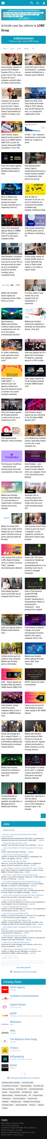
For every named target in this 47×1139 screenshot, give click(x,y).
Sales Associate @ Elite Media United (17, 920)
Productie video (32, 1098)
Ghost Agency (17, 987)
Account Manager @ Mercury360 (15, 906)
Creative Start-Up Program (10, 1125)
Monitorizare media (20, 1095)
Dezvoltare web (38, 1086)
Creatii (19, 48)
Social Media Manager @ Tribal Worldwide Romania (22, 881)
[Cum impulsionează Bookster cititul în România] (11, 430)
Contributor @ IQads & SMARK (12, 1128)
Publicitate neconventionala (31, 1102)
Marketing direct (27, 1092)
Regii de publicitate (21, 1105)
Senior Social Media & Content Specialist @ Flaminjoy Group (22, 849)
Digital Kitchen (18, 1004)
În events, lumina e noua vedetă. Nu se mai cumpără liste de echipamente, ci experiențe (34, 298)
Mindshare (15, 1021)
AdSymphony (17, 1056)
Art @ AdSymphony (10, 956)
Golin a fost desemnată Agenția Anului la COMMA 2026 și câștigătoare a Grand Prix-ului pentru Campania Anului (11, 233)
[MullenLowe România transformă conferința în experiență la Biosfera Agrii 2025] (11, 760)
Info (33, 48)
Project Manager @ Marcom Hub (15, 843)
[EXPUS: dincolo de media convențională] (35, 674)
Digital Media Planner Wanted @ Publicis (18, 888)
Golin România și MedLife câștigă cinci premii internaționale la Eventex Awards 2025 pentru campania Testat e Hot (34, 632)
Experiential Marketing (23, 1016)
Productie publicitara (19, 1098)
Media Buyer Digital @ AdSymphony (16, 942)
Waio (12, 1030)
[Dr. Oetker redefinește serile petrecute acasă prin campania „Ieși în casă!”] (11, 345)
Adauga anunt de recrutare (25, 972)
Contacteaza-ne (18, 1134)
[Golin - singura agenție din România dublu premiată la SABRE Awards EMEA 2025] (11, 674)
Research (13, 1068)
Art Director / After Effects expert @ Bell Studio (20, 875)
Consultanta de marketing (24, 1059)
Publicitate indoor (16, 1102)
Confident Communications (24, 995)
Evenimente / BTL (21, 1089)
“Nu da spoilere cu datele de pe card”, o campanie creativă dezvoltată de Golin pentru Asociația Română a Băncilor (34, 772)
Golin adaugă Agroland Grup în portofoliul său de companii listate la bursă (11, 594)
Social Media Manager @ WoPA (14, 861)
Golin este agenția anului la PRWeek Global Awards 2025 (11, 630)
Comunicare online (15, 1007)
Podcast (26, 48)
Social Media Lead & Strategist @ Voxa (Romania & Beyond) (21, 928)
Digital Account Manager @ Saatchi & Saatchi (20, 949)
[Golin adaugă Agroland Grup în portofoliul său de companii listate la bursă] (11, 583)
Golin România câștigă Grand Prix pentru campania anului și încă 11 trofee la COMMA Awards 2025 (11, 710)
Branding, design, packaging (10, 1082)
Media (12, 1024)
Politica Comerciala (8, 1130)
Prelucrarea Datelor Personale (11, 1132)
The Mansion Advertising (23, 1039)
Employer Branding (36, 1016)
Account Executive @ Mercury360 (15, 913)
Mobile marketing (7, 1095)
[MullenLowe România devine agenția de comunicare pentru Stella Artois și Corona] (11, 285)
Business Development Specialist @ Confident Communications (19, 835)
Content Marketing (25, 1086)
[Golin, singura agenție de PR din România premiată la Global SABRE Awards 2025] (35, 370)
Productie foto (6, 1098)
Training (4, 1108)
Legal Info (19, 1130)
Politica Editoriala (30, 1128)
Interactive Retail (14, 1092)
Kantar (13, 1065)
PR (11, 998)
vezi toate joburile (23, 967)
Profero (14, 1047)
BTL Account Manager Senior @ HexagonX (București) (23, 960)
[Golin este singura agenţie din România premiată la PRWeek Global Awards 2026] (11, 158)
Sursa (12, 48)
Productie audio (37, 1095)
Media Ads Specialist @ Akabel (14, 935)
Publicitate (13, 990)
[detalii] (41, 840)
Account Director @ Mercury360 (14, 900)
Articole (5, 48)
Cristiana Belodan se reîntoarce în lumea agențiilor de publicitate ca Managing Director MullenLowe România (11, 801)
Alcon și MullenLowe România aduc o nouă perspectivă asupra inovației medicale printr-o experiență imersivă (11, 202)
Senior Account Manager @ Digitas (16, 854)
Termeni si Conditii (28, 1132)
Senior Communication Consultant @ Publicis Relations (23, 895)
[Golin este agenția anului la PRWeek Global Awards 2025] (11, 620)
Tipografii (40, 1105)
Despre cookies (6, 1134)
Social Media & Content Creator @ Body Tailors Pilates (23, 868)
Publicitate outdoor (7, 1105)
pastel (13, 1013)
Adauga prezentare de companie (25, 1078)
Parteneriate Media (17, 1123)
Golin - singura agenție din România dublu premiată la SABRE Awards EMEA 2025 (11, 684)
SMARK (30, 253)
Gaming (4, 1092)
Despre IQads (5, 1123)
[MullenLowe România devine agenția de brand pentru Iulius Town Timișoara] (35, 648)
